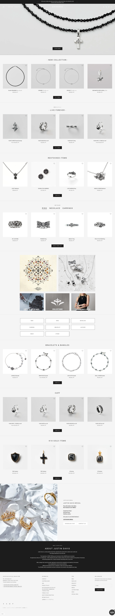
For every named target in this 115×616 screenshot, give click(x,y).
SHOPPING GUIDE (46, 581)
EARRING (32, 327)
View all (57, 195)
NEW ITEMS (10, 6)
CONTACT (44, 579)
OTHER (57, 333)
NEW (32, 320)
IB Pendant (100, 471)
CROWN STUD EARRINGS (43, 188)
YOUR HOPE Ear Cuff (43, 423)
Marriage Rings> (66, 512)
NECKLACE (54, 208)
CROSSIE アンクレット (72, 90)
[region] (57, 29)
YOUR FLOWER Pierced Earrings (15, 140)
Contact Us (82, 523)
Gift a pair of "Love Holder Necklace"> (71, 516)
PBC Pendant (43, 471)
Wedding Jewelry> (67, 513)
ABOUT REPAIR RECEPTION (48, 595)
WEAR (32, 333)
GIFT (22, 6)
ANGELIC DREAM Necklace (100, 188)
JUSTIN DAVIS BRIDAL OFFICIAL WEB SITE (13, 586)
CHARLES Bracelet (15, 375)
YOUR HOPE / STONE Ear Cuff (99, 140)
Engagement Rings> (67, 510)
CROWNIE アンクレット (43, 90)
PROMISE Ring (43, 238)
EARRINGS (68, 208)
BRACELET (57, 327)
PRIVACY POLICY (45, 585)
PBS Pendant (15, 471)
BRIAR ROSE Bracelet (43, 375)
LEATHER (82, 327)
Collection (17, 6)
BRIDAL (73, 587)
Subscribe (100, 589)
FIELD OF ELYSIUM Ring (100, 238)
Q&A (43, 583)
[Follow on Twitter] (6, 603)
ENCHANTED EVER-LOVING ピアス (99, 90)
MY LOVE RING (15, 238)
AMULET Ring (72, 238)
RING (44, 208)
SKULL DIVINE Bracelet (100, 375)
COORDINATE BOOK (29, 6)
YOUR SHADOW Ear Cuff (43, 140)
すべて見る (57, 97)
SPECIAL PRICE (75, 594)
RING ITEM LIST (57, 245)
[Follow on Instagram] (9, 603)
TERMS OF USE (45, 593)
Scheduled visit (70, 523)
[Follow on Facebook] (3, 603)
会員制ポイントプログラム (48, 599)
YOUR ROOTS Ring (72, 140)
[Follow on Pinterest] (12, 603)
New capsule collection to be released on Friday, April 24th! (57, 1)
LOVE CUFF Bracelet (71, 375)
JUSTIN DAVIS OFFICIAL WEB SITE (11, 584)
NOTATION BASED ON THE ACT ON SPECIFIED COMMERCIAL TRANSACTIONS (48, 589)
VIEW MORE (57, 51)
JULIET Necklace (15, 188)
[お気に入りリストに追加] (26, 65)
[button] (3, 614)
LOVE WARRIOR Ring (71, 188)
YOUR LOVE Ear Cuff (99, 423)
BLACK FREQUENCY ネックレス (15, 90)
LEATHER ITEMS (75, 589)
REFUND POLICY (45, 597)
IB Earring (72, 471)
